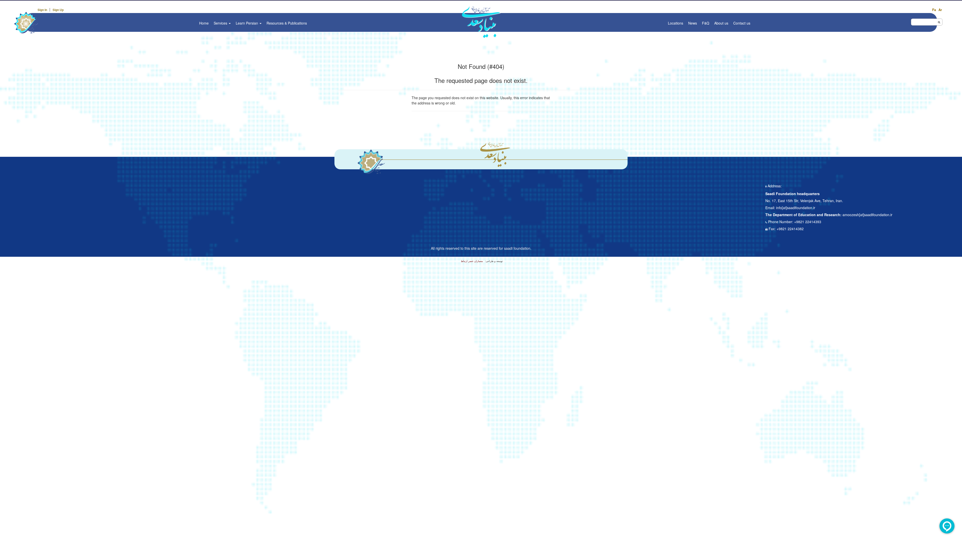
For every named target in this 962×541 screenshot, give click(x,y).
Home (204, 23)
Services (221, 23)
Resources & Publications (287, 23)
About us (721, 23)
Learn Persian (247, 23)
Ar (940, 9)
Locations (675, 23)
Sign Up (58, 10)
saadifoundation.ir (801, 207)
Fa (934, 9)
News (692, 23)
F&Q (705, 23)
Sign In (42, 10)
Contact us (741, 23)
